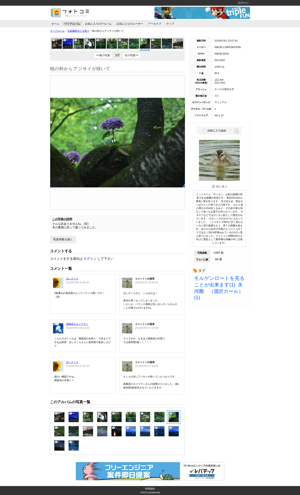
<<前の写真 (103, 55)
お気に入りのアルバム (98, 23)
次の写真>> (132, 55)
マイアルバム (72, 23)
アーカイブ (154, 23)
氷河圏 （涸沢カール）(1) (218, 291)
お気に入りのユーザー (130, 23)
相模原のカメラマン (77, 324)
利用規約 (150, 488)
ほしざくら (72, 278)
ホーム (55, 23)
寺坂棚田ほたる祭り (78, 31)
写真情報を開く (63, 239)
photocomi (154, 492)
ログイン (243, 2)
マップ (170, 23)
